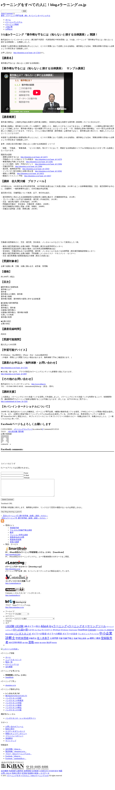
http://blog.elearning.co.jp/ (14, 607)
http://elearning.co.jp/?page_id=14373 (34, 157)
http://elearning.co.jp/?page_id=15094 (48, 164)
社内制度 (35, 771)
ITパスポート (47, 630)
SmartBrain (83, 629)
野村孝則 (54, 642)
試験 (23, 642)
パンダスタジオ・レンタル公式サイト (20, 718)
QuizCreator (73, 630)
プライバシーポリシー (14, 736)
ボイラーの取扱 (39, 634)
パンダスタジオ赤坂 (13, 703)
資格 (31, 642)
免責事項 (9, 738)
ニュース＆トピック (13, 660)
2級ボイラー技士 (32, 626)
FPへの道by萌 (20, 629)
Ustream (92, 629)
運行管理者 (43, 642)
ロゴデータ (44, 773)
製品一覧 (9, 662)
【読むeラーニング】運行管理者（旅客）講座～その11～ (25, 516)
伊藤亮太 (33, 638)
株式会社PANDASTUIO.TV (16, 696)
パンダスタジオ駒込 (13, 708)
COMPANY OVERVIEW (48, 771)
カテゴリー (9, 619)
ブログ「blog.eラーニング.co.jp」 (18, 754)
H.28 (29, 630)
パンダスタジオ (22, 633)
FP (12, 630)
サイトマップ (10, 741)
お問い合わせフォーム (14, 727)
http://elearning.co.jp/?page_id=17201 (26, 53)
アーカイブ (9, 614)
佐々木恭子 (43, 638)
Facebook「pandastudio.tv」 (15, 758)
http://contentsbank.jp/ (13, 583)
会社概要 (9, 667)
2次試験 (19, 626)
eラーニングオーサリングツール (86, 626)
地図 (60, 771)
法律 (88, 638)
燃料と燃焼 (95, 638)
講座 (26, 642)
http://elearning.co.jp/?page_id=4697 (14, 374)
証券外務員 (17, 642)
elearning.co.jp (10, 685)
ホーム (8, 657)
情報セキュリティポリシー (16, 734)
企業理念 (19, 771)
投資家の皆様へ (33, 773)
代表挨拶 (12, 771)
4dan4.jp (46, 626)
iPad (36, 630)
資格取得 (36, 642)
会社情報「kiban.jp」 (13, 749)
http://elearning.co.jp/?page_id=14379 (48, 159)
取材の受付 (9, 729)
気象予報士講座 (80, 638)
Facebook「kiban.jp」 (13, 756)
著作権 (21, 431)
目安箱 (24, 773)
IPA (33, 630)
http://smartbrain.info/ (13, 554)
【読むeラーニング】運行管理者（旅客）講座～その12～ (24, 518)
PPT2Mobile (64, 630)
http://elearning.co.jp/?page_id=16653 (30, 173)
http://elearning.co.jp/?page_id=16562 (48, 171)
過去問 (48, 642)
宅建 (61, 638)
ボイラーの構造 (54, 634)
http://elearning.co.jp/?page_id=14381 (39, 162)
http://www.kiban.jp (38, 384)
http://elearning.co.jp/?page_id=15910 (35, 169)
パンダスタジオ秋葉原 (14, 700)
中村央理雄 (22, 638)
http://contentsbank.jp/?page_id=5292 (14, 401)
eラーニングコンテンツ (23, 429)
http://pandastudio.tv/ (12, 595)
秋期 (10, 642)
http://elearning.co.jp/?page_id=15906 (28, 166)
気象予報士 (68, 638)
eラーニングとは (12, 664)
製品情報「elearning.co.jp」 (16, 751)
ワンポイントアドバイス (88, 634)
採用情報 (27, 771)
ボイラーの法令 (69, 634)
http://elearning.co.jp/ (12, 569)
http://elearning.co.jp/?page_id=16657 (37, 176)
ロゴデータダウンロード (15, 731)
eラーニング (59, 626)
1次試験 (9, 626)
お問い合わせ (6, 773)
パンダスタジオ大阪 (13, 710)
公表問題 (54, 638)
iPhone (39, 630)
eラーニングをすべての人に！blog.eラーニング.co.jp (28, 776)
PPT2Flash (56, 630)
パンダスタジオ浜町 (13, 698)
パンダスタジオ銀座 (13, 705)
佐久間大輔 (12, 431)
